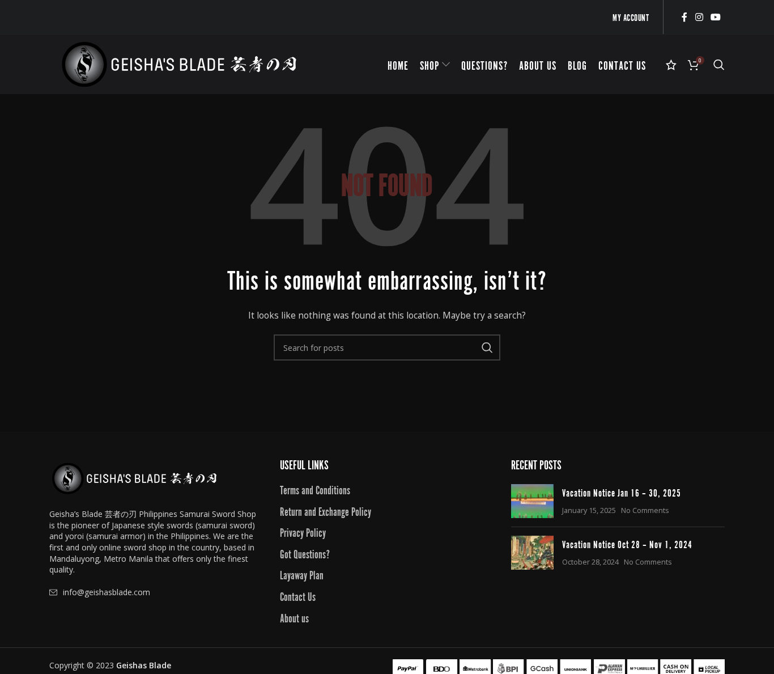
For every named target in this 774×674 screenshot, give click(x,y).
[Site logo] (179, 63)
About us (294, 617)
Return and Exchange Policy (325, 511)
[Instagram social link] (699, 17)
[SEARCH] (487, 347)
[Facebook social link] (684, 17)
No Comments (645, 510)
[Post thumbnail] (532, 501)
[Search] (719, 64)
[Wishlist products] (671, 64)
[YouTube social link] (716, 17)
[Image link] (134, 477)
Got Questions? (305, 553)
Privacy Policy (303, 532)
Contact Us (298, 596)
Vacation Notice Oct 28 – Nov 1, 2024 (627, 543)
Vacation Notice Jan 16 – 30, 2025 (621, 492)
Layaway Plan (302, 574)
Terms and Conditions (315, 489)
